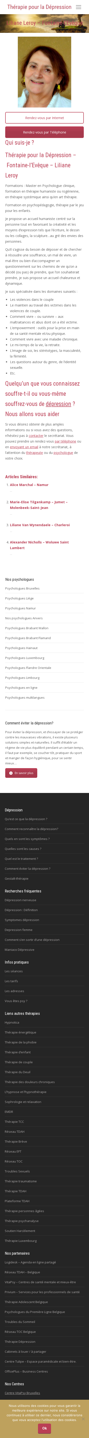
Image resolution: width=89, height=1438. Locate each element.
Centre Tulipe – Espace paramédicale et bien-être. (40, 1361)
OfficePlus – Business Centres (26, 1371)
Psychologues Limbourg (22, 678)
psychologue (63, 452)
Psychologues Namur (20, 608)
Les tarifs (11, 981)
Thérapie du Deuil (17, 1072)
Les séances (14, 971)
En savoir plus (24, 773)
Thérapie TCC (14, 1121)
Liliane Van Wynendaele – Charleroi (40, 525)
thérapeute (34, 452)
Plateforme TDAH (17, 1201)
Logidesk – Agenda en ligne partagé (30, 1262)
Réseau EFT (13, 1151)
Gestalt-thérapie (16, 878)
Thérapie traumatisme (21, 1181)
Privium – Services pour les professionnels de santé (42, 1292)
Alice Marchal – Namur (29, 484)
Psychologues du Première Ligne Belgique (35, 1312)
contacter (36, 435)
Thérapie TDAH (15, 1191)
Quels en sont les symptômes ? (27, 839)
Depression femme (19, 930)
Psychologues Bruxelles (22, 588)
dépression (58, 403)
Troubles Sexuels (17, 1171)
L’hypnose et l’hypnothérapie (26, 1092)
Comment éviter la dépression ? (27, 868)
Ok (44, 1428)
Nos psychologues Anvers (24, 618)
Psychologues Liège (19, 598)
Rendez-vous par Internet (44, 118)
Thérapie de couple (19, 1062)
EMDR (9, 1112)
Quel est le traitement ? (21, 859)
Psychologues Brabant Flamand (28, 638)
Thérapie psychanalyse (22, 1221)
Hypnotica (12, 1022)
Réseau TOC (14, 1161)
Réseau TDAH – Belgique (22, 1272)
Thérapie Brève (16, 1141)
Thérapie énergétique (20, 1032)
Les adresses (14, 991)
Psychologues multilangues (25, 697)
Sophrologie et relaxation (23, 1102)
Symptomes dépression (22, 920)
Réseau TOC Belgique (20, 1332)
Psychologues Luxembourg (24, 658)
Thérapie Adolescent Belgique (26, 1302)
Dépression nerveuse (20, 900)
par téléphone (65, 441)
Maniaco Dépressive (19, 949)
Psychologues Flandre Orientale (28, 668)
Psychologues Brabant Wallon (26, 628)
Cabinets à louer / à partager (25, 1351)
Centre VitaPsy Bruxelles (22, 1393)
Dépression (58, 155)
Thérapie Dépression (20, 1341)
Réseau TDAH (14, 1131)
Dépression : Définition (21, 910)
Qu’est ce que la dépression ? (26, 819)
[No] (83, 1418)
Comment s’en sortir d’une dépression (32, 940)
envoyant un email (24, 447)
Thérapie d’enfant (18, 1052)
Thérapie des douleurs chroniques (30, 1082)
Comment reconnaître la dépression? (31, 829)
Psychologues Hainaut (21, 648)
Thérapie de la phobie (21, 1042)
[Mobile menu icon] (78, 7)
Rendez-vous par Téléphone (44, 132)
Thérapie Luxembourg (21, 1241)
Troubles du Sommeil (20, 1322)
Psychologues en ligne (21, 687)
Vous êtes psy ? (16, 1001)
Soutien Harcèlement (20, 1231)
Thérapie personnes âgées (24, 1211)
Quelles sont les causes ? (23, 849)
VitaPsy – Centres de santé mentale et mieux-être (40, 1282)
